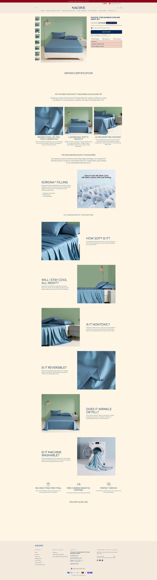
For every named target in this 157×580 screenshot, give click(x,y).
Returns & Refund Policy (40, 564)
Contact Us (112, 10)
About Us (37, 554)
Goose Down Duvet (68, 10)
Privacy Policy (38, 560)
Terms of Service (38, 562)
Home (43, 10)
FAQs (36, 552)
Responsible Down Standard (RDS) (60, 556)
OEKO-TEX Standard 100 (58, 554)
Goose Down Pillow (53, 10)
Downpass (55, 552)
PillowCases (92, 10)
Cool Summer (81, 10)
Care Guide (102, 10)
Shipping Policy (38, 558)
